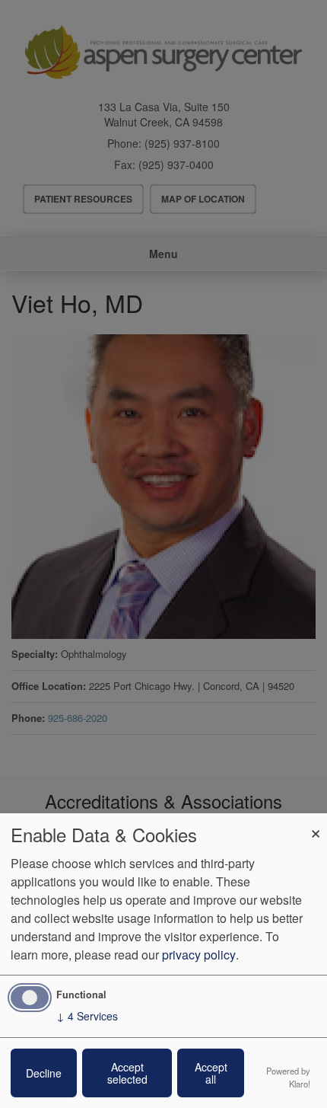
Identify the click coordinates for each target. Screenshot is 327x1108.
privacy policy (199, 954)
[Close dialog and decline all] (315, 822)
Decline (44, 1073)
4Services (87, 1015)
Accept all (211, 1073)
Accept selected (127, 1073)
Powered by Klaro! (288, 1077)
